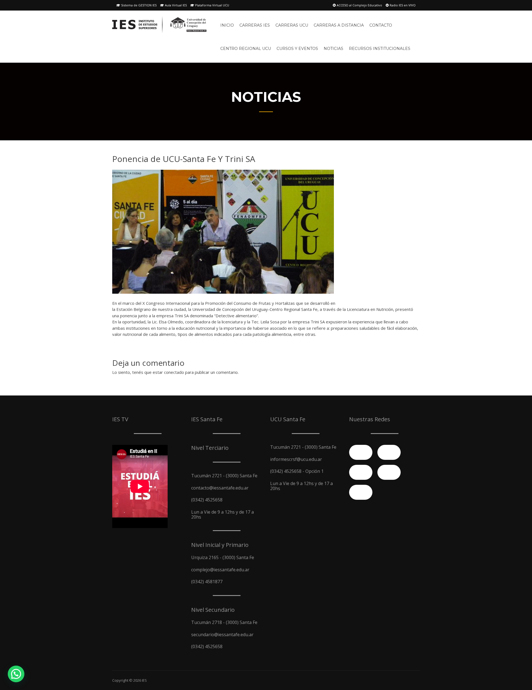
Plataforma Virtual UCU (211, 5)
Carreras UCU (291, 25)
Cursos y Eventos (297, 48)
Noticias (333, 48)
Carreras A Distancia (339, 25)
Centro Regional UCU (245, 48)
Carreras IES (254, 25)
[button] (16, 674)
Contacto (380, 25)
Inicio (227, 25)
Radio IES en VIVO (402, 5)
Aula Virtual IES (175, 5)
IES (144, 680)
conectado (174, 372)
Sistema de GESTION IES (138, 5)
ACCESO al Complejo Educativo (359, 5)
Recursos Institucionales (379, 48)
